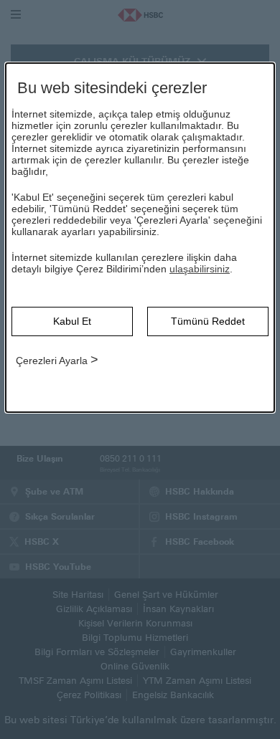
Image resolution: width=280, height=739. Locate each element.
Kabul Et (72, 321)
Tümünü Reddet (208, 321)
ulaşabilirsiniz (199, 269)
